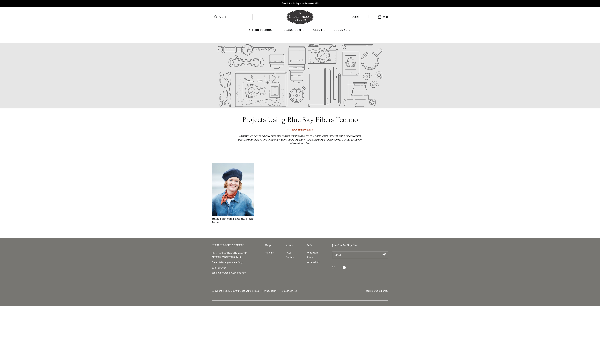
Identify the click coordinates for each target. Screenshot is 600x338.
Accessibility (313, 262)
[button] (261, 30)
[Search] (216, 17)
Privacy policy (269, 290)
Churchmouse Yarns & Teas (245, 291)
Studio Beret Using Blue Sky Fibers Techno (232, 221)
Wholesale (312, 252)
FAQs (288, 252)
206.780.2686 (219, 267)
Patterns (269, 252)
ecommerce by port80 (377, 290)
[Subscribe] (384, 255)
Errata (310, 257)
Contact (290, 257)
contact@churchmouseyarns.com (229, 272)
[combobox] (232, 17)
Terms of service (288, 290)
